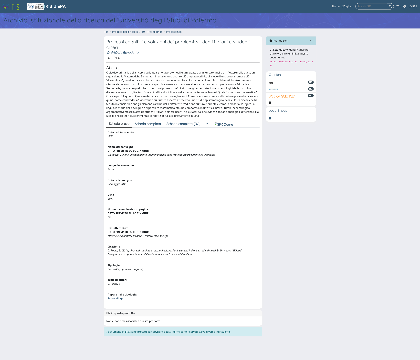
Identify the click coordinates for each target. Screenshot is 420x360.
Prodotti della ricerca (125, 32)
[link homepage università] (47, 6)
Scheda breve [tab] (119, 123)
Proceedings (174, 32)
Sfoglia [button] (346, 6)
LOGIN (413, 6)
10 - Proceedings (152, 32)
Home (336, 6)
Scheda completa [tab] (148, 124)
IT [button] (397, 6)
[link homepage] (12, 6)
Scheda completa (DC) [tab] (183, 124)
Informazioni (280, 40)
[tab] (207, 123)
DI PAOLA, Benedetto (122, 52)
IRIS (106, 32)
